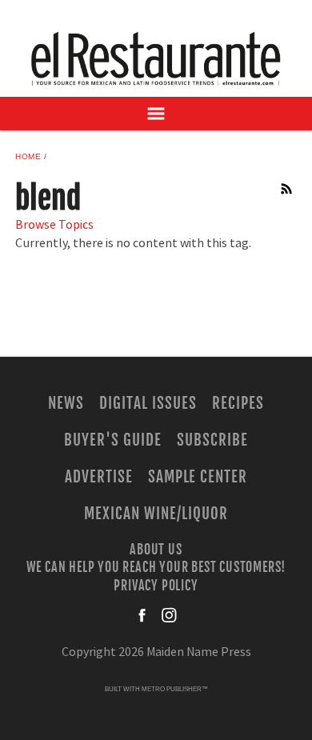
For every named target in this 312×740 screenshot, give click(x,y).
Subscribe (212, 440)
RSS (287, 188)
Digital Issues (147, 403)
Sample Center (197, 476)
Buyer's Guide (112, 440)
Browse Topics (54, 225)
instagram (169, 615)
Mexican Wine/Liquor (155, 513)
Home (28, 156)
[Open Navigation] (156, 113)
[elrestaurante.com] (156, 58)
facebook (143, 615)
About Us (156, 550)
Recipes (238, 403)
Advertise (99, 476)
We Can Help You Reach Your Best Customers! (156, 567)
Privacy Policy (156, 585)
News (66, 403)
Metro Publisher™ (175, 689)
